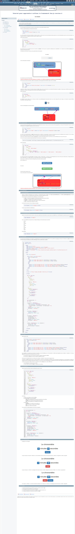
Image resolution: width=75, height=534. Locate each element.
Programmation (35, 2)
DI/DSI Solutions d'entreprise (9, 2)
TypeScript (47, 3)
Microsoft (22, 2)
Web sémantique (52, 3)
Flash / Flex (31, 3)
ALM (19, 2)
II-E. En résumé (5, 32)
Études (40, 0)
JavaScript (35, 3)
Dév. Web (28, 2)
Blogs (24, 0)
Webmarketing (57, 3)
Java (25, 2)
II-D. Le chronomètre (5, 27)
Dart (28, 3)
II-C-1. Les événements (7, 25)
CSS (26, 3)
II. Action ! (3, 20)
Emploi (36, 0)
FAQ (21, 0)
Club (47, 0)
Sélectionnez (71, 30)
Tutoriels (18, 0)
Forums (13, 0)
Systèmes (48, 2)
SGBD (39, 2)
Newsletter (32, 0)
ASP (23, 3)
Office (41, 2)
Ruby (44, 3)
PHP (41, 3)
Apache (21, 3)
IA (17, 2)
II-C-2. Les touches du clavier (7, 26)
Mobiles (44, 2)
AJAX (18, 3)
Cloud (15, 2)
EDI (31, 2)
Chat (28, 0)
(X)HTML (62, 3)
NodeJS (39, 3)
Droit (43, 0)
